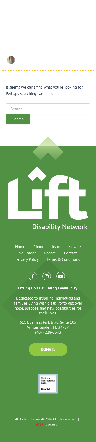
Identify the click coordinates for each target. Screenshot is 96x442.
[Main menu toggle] (84, 14)
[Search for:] (48, 109)
